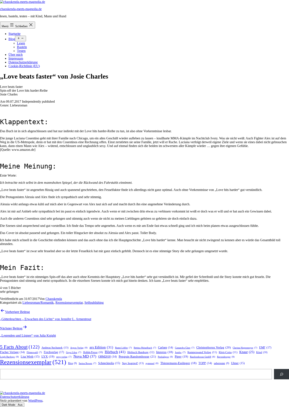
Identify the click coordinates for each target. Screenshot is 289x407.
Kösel (261, 352)
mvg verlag (64, 357)
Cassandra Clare (184, 348)
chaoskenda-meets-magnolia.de (21, 9)
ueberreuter (221, 363)
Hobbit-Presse (93, 352)
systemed (152, 363)
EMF (265, 347)
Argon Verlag (79, 347)
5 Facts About (20, 347)
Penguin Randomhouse (137, 356)
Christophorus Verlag (213, 347)
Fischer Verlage (12, 352)
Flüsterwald (34, 352)
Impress (164, 352)
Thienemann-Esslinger (178, 363)
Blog (11, 39)
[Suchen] (281, 374)
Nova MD (84, 356)
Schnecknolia (109, 363)
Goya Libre (73, 352)
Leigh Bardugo (9, 356)
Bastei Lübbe (123, 348)
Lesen (21, 43)
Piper (181, 356)
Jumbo (180, 352)
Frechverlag (54, 352)
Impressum (15, 58)
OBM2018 (107, 356)
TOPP (205, 363)
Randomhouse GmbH (202, 356)
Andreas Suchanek (54, 347)
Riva (72, 363)
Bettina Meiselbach (145, 348)
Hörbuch (115, 352)
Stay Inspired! (133, 363)
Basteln (22, 47)
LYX (47, 356)
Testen (21, 51)
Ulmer (238, 363)
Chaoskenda (53, 299)
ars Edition (101, 347)
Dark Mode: (9, 404)
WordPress (35, 400)
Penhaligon (165, 356)
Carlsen (165, 347)
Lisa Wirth (30, 356)
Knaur (246, 352)
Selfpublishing (94, 302)
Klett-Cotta (228, 352)
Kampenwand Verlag (202, 352)
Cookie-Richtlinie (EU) (24, 66)
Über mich (15, 54)
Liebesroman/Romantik (38, 302)
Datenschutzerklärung (23, 62)
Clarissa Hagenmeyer (245, 348)
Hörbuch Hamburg (140, 352)
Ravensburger (226, 356)
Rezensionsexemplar (69, 302)
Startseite (14, 33)
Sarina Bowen (87, 363)
